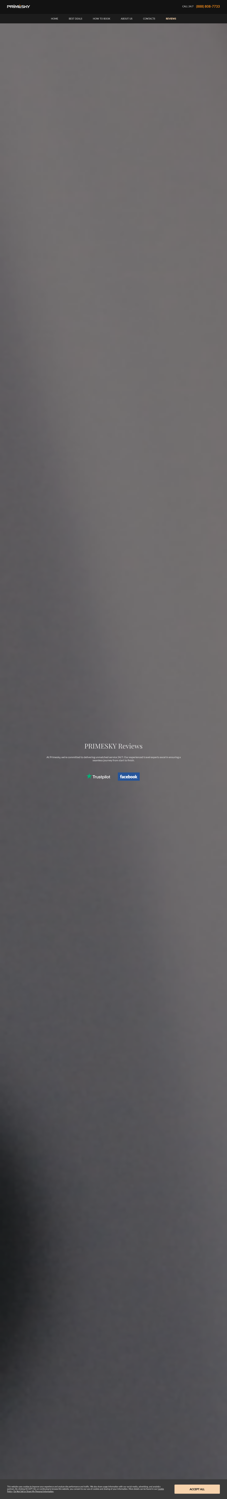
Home (54, 18)
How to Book (101, 18)
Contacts (149, 18)
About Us (126, 18)
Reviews (171, 18)
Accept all (197, 1489)
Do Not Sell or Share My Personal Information (33, 1491)
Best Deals (75, 18)
